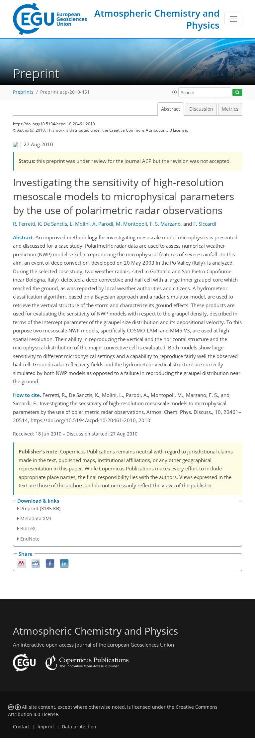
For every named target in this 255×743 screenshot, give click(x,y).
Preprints (23, 92)
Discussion (201, 109)
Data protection (79, 727)
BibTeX (28, 528)
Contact (21, 727)
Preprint (29, 508)
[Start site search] (237, 92)
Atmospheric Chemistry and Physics (156, 19)
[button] (174, 92)
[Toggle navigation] (233, 19)
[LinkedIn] (64, 563)
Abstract (170, 109)
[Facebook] (49, 563)
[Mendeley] (21, 563)
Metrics (230, 109)
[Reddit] (35, 563)
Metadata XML (36, 518)
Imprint (46, 727)
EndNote (30, 539)
